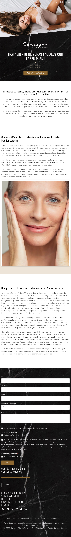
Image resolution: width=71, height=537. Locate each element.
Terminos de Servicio (9, 432)
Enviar (8, 462)
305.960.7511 (7, 505)
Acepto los (16, 435)
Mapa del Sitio (13, 519)
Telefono (4, 386)
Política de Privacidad (30, 519)
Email (3, 395)
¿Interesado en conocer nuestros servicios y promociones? (26, 428)
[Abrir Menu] (69, 2)
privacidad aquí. (21, 449)
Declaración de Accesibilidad (52, 519)
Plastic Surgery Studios (57, 528)
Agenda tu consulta (35, 73)
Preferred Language (8, 404)
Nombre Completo (8, 377)
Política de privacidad (9, 454)
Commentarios (7, 412)
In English (59, 2)
